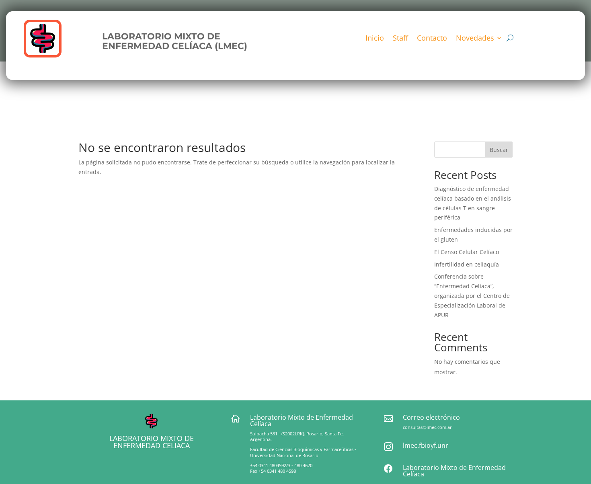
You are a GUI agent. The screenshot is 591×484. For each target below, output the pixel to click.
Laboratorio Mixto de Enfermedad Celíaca (454, 470)
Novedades (475, 39)
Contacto (432, 39)
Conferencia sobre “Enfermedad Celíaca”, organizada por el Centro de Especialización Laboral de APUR (472, 295)
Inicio (374, 39)
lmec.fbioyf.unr (425, 445)
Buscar (499, 150)
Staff (400, 39)
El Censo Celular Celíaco (466, 252)
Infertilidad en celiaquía (466, 264)
